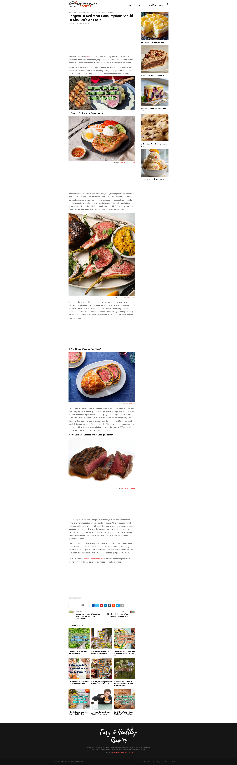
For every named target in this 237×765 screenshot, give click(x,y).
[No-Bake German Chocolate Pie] (154, 59)
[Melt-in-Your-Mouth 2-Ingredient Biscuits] (154, 127)
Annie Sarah (74, 23)
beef (89, 56)
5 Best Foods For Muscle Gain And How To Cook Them (79, 683)
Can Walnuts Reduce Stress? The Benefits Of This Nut (124, 713)
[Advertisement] (102, 41)
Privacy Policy (147, 761)
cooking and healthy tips (94, 559)
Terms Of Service (166, 761)
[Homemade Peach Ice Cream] (154, 163)
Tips (79, 598)
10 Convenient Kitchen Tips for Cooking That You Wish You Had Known (123, 684)
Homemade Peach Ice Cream (152, 179)
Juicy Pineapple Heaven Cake (152, 42)
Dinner (161, 5)
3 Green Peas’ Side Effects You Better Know (78, 652)
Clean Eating (72, 598)
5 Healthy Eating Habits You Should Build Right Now (78, 713)
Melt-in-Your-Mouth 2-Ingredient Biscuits (154, 145)
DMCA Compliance (177, 761)
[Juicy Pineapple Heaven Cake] (154, 26)
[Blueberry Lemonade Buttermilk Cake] (154, 92)
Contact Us (140, 761)
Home (129, 5)
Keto (144, 5)
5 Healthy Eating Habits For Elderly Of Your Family (100, 652)
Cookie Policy (156, 761)
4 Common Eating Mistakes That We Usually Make (100, 713)
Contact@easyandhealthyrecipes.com (122, 752)
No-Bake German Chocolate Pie (153, 75)
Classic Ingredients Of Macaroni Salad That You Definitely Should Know (88, 616)
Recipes (137, 5)
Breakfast (152, 5)
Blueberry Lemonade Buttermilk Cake (153, 109)
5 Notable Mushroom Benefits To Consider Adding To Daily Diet (124, 653)
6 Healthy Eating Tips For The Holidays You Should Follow (101, 683)
